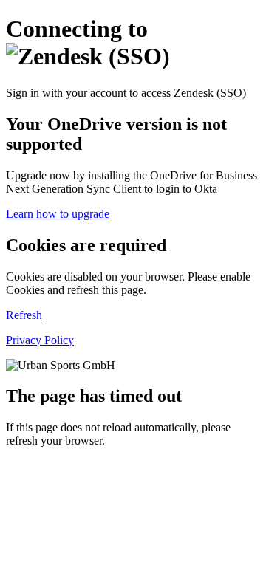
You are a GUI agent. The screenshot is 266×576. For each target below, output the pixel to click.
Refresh (24, 315)
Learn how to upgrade (57, 214)
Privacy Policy (40, 340)
